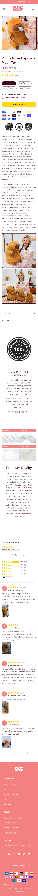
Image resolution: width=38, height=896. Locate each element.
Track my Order (10, 784)
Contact (7, 804)
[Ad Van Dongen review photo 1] (5, 611)
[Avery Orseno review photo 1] (6, 742)
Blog (6, 799)
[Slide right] (23, 54)
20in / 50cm (9, 88)
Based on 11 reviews (10, 550)
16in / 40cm (24, 83)
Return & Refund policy (27, 885)
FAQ (5, 789)
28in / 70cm (25, 88)
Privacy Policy (9, 823)
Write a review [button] (19, 555)
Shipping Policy (10, 833)
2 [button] (14, 753)
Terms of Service (11, 828)
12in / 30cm (9, 83)
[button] (4, 8)
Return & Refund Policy (13, 818)
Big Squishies (13, 885)
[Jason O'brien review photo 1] (6, 648)
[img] (13, 587)
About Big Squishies (12, 794)
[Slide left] (14, 54)
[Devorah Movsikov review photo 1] (5, 707)
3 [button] (19, 753)
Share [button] (6, 320)
